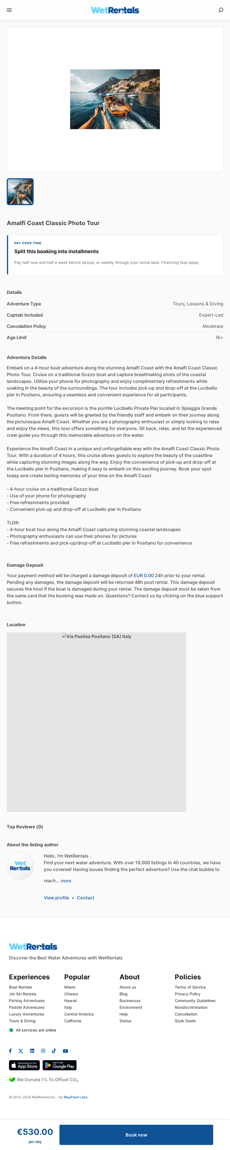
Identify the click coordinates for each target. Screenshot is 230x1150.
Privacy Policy (188, 993)
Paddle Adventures (27, 1007)
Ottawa (71, 993)
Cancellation (186, 1014)
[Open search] (220, 10)
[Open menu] (9, 10)
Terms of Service (190, 987)
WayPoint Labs (76, 1097)
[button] (115, 99)
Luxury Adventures (26, 1014)
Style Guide (185, 1020)
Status (125, 1020)
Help (123, 1014)
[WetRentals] (20, 865)
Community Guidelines (195, 1000)
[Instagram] (43, 1050)
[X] (21, 1050)
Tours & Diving (22, 1020)
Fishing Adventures (27, 1000)
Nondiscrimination (191, 1007)
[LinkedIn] (32, 1050)
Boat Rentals (20, 987)
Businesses (130, 1000)
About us (127, 987)
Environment (130, 1007)
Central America (79, 1014)
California (72, 1020)
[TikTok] (54, 1050)
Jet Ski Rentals (22, 993)
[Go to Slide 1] (20, 191)
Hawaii (70, 1000)
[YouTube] (63, 1050)
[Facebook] (12, 1050)
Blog (123, 993)
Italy (68, 1007)
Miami (69, 987)
